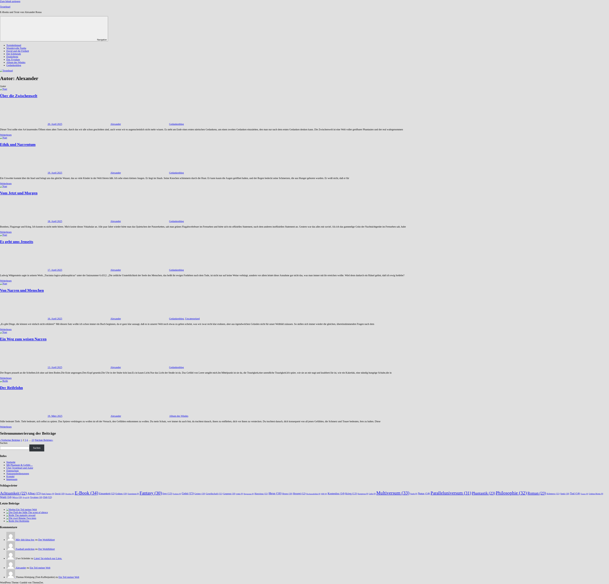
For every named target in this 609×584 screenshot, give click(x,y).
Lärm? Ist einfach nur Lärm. (48, 558)
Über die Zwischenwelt (18, 96)
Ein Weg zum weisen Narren (23, 339)
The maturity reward (25, 515)
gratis (239, 494)
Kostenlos (336, 493)
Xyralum (36, 497)
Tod (575, 493)
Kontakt (10, 476)
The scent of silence (38, 512)
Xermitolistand (13, 45)
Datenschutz (12, 470)
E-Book (86, 492)
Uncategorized (192, 318)
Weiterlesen (6, 135)
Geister (199, 494)
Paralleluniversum (451, 492)
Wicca (17, 497)
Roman (536, 493)
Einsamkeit (107, 493)
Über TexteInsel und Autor (19, 468)
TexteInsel (5, 6)
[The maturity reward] (10, 515)
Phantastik (483, 493)
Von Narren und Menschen (22, 290)
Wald (6, 497)
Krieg (351, 493)
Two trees (31, 518)
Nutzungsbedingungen (17, 473)
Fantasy (151, 492)
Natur (424, 493)
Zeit (47, 497)
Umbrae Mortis (596, 494)
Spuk (564, 494)
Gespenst (229, 494)
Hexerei (299, 493)
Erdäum (121, 494)
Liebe (372, 494)
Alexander (115, 124)
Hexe (275, 493)
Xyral (26, 497)
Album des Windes (15, 62)
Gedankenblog (13, 65)
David (60, 494)
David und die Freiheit (17, 51)
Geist (188, 493)
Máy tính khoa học (25, 539)
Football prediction (25, 549)
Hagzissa (261, 493)
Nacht (413, 494)
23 (33, 440)
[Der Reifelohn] (10, 521)
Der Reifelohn (11, 388)
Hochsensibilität (313, 494)
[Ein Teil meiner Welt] (11, 509)
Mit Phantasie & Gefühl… (19, 465)
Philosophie (511, 492)
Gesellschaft (214, 493)
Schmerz (553, 493)
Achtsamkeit (13, 493)
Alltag (34, 493)
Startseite (10, 462)
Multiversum (392, 492)
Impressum (11, 479)
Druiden (69, 494)
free (167, 493)
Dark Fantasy (47, 494)
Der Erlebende (13, 53)
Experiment (133, 494)
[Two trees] (16, 518)
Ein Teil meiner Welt (26, 509)
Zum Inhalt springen (10, 1)
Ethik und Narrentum (18, 144)
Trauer (584, 494)
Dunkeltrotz (12, 56)
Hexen (287, 494)
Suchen (3, 443)
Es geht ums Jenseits (16, 242)
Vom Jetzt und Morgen (18, 193)
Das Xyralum (13, 59)
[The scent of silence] (17, 512)
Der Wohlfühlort (46, 539)
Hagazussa (249, 494)
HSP (324, 494)
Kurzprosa (363, 494)
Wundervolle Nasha (16, 48)
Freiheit (177, 494)
